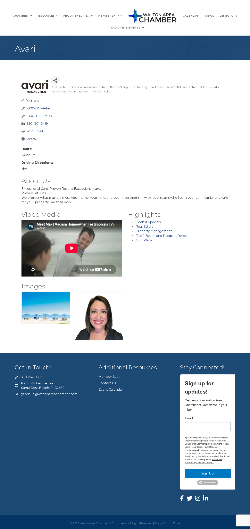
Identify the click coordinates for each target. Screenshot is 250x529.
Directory (228, 15)
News (209, 15)
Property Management (154, 231)
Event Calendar (111, 389)
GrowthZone (172, 523)
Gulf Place (144, 240)
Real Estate (145, 226)
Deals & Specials (148, 222)
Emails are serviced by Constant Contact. (203, 461)
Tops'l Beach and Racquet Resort (162, 236)
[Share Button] (55, 80)
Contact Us (107, 383)
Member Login (110, 377)
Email (189, 418)
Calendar (191, 15)
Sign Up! (207, 473)
